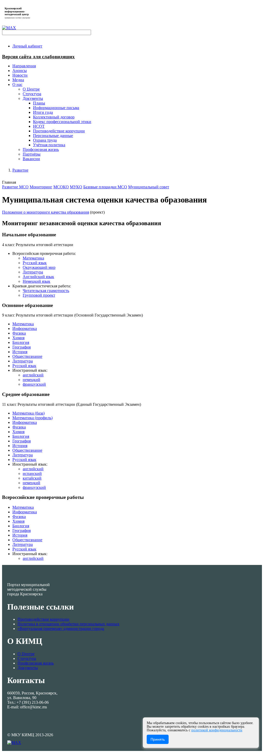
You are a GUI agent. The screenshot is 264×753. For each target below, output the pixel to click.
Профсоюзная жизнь (36, 663)
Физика (19, 333)
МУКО (76, 187)
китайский (32, 478)
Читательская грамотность (46, 290)
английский (33, 375)
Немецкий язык (36, 281)
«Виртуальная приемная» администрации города (61, 628)
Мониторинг (41, 187)
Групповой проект (39, 295)
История (19, 352)
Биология (20, 342)
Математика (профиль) (32, 418)
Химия (18, 338)
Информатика (24, 328)
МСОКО (61, 187)
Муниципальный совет (148, 187)
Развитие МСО (15, 187)
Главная (9, 182)
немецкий (31, 379)
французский (34, 384)
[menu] (137, 121)
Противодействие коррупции (43, 619)
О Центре (26, 654)
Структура (27, 658)
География (21, 347)
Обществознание (27, 356)
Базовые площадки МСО (105, 187)
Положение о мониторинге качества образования (45, 212)
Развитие (20, 170)
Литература (33, 272)
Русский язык (35, 263)
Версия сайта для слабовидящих (38, 56)
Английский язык (38, 276)
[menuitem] (27, 46)
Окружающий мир (39, 267)
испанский (32, 473)
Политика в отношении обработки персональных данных (68, 624)
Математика (33, 258)
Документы (28, 668)
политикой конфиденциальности (216, 730)
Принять (158, 739)
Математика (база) (28, 413)
